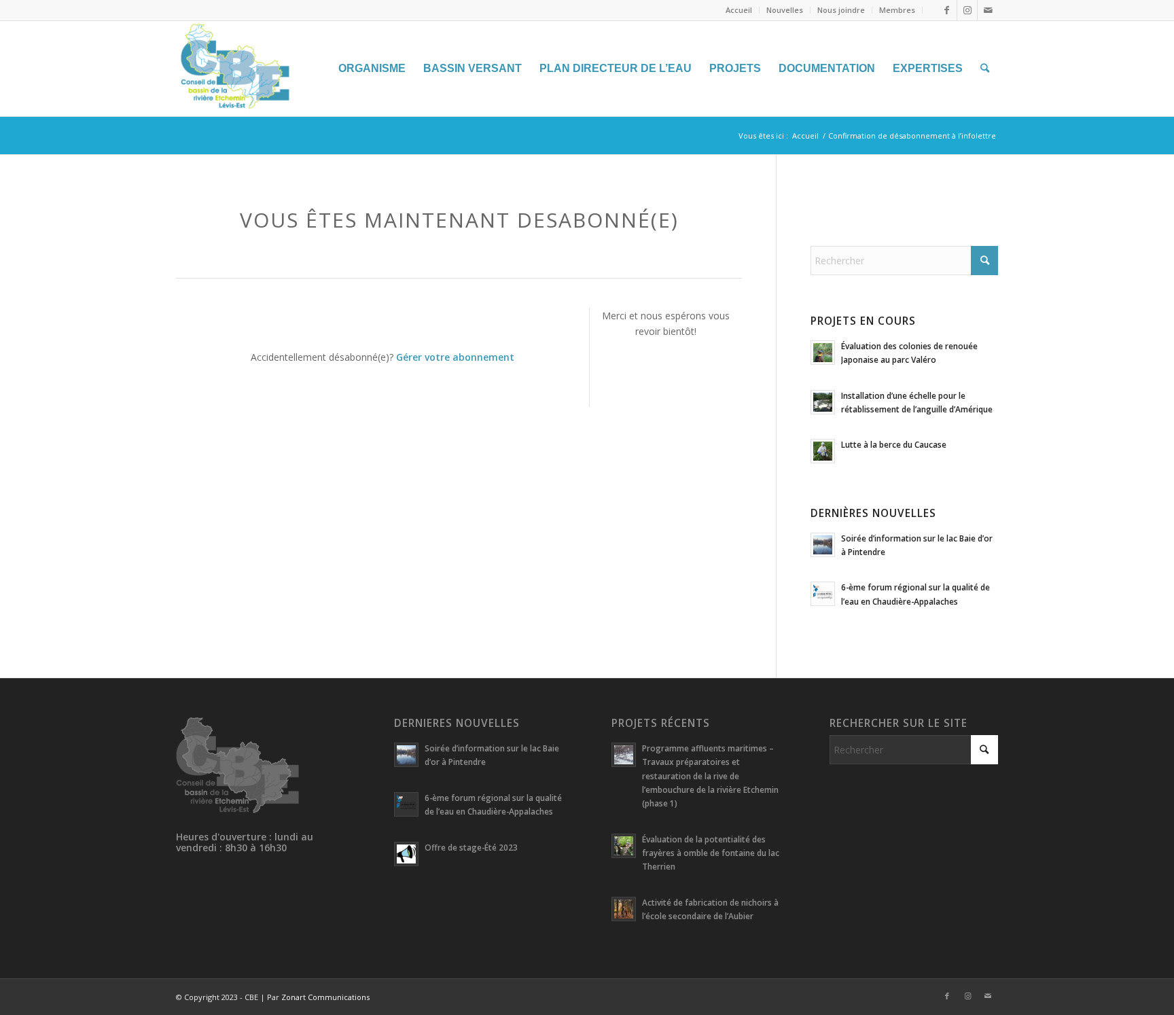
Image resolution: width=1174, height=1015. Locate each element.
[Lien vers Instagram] (967, 10)
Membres (897, 10)
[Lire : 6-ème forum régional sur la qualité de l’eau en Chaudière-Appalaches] (823, 594)
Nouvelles (784, 10)
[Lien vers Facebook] (947, 10)
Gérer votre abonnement (455, 357)
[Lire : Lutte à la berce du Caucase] (823, 451)
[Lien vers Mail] (988, 10)
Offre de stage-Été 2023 (471, 847)
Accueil (739, 10)
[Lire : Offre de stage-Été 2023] (406, 854)
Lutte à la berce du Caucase (893, 444)
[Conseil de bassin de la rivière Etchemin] (278, 68)
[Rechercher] (985, 68)
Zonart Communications (325, 997)
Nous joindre (841, 10)
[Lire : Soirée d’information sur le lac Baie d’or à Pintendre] (823, 545)
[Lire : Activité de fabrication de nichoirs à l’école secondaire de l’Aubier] (623, 909)
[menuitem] (739, 10)
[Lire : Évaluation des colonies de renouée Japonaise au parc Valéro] (823, 352)
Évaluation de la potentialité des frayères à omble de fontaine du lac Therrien (710, 853)
